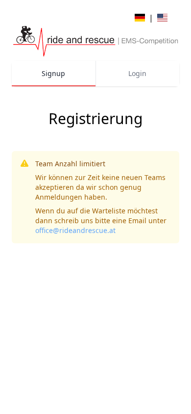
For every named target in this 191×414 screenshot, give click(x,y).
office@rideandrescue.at (75, 230)
